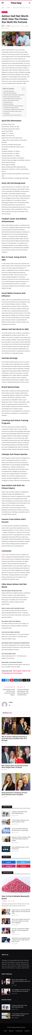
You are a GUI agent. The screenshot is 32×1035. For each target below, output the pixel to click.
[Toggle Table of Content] (22, 88)
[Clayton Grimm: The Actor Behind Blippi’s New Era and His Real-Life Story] (6, 912)
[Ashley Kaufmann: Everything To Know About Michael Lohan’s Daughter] (16, 782)
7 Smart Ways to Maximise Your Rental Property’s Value (20, 821)
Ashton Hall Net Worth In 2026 (11, 100)
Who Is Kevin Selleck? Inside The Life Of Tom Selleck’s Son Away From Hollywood (21, 920)
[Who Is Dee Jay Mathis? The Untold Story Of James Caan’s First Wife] (6, 981)
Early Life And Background (10, 93)
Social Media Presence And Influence (12, 98)
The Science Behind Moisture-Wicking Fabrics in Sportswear (20, 829)
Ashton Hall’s (5, 554)
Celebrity (4, 12)
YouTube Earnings (8, 102)
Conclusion (7, 113)
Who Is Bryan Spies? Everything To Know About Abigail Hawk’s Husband (15, 766)
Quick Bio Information (9, 91)
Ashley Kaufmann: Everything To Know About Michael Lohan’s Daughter (14, 793)
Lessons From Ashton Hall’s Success (13, 111)
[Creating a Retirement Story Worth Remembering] (6, 813)
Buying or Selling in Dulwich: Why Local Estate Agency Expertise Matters (21, 838)
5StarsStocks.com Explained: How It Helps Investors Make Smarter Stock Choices (21, 939)
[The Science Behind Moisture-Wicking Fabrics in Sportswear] (6, 830)
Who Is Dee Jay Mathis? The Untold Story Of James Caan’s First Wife (21, 981)
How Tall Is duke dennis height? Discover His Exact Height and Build (20, 930)
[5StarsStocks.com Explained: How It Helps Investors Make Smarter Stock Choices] (6, 940)
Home (5, 1031)
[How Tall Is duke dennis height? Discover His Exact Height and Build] (6, 930)
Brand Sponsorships (8, 104)
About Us (11, 1031)
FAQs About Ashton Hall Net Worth (12, 115)
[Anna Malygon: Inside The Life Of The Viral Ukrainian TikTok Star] (6, 991)
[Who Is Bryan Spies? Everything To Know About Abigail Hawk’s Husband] (16, 754)
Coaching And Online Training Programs (13, 106)
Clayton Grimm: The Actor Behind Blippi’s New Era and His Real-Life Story (21, 911)
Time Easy (13, 1027)
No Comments (25, 26)
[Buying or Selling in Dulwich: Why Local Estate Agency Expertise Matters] (6, 839)
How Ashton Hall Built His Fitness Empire (14, 109)
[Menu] (3, 3)
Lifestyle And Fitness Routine (11, 107)
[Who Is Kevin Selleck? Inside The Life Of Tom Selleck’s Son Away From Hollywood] (6, 921)
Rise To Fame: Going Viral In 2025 (12, 96)
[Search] (29, 3)
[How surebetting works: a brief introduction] (6, 849)
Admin (8, 26)
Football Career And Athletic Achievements (14, 95)
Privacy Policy (19, 1031)
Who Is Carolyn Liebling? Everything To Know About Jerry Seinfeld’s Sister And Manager (14, 738)
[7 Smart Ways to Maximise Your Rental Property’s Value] (6, 822)
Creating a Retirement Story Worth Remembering (19, 812)
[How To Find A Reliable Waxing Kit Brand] (16, 885)
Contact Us (27, 1031)
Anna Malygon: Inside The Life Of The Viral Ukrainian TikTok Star (21, 990)
